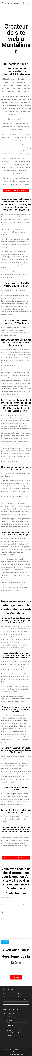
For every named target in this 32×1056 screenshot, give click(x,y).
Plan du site (16, 1051)
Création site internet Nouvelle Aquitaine (14, 994)
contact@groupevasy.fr (13, 1032)
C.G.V (17, 1049)
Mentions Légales (25, 1049)
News (3, 1049)
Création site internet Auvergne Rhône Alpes (15, 1000)
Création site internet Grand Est (11, 997)
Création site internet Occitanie (11, 1009)
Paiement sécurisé (10, 1049)
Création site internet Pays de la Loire (13, 1003)
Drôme (16, 963)
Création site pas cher (11, 3)
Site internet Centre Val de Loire (11, 1006)
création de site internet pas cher (16, 1037)
